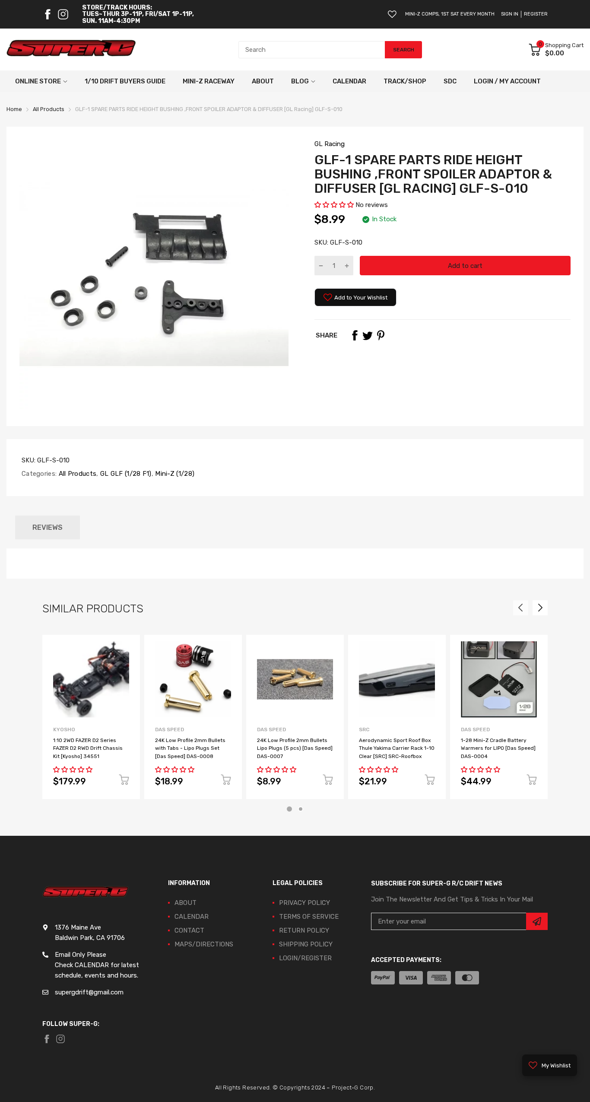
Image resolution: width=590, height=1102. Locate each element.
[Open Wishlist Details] (392, 14)
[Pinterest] (380, 335)
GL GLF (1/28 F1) (125, 474)
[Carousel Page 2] (300, 809)
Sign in (509, 14)
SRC (364, 729)
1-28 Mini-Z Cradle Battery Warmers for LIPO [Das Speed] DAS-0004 (498, 748)
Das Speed (169, 729)
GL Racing (329, 144)
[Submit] (537, 921)
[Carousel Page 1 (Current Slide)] (289, 809)
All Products (76, 474)
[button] (334, 205)
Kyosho (64, 729)
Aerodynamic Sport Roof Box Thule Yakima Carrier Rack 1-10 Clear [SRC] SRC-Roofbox (397, 748)
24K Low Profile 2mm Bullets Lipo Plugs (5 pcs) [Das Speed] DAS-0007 (295, 748)
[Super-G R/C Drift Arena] (71, 49)
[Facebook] (47, 14)
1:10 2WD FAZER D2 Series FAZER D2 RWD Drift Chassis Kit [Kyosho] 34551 (88, 748)
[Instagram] (63, 14)
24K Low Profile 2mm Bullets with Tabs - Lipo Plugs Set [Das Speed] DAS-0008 (190, 748)
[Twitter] (367, 335)
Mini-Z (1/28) (173, 474)
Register (536, 14)
